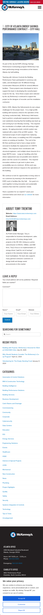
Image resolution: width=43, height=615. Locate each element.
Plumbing (6, 483)
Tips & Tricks (7, 513)
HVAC (5, 456)
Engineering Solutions (10, 443)
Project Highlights (9, 487)
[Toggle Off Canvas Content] (39, 7)
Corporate (6, 417)
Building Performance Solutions (13, 390)
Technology (6, 509)
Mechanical (6, 469)
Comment (6, 287)
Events (5, 447)
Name (5, 310)
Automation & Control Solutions (13, 377)
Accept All (21, 598)
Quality (5, 491)
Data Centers (7, 425)
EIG (4, 434)
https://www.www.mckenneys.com (24, 213)
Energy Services (8, 439)
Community (6, 412)
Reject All (21, 610)
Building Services (8, 395)
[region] (21, 596)
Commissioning (8, 408)
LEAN (5, 465)
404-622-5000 (14, 559)
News (4, 478)
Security (5, 500)
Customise (21, 604)
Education (6, 430)
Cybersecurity (7, 421)
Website (31, 310)
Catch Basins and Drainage (12, 403)
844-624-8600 (35, 2)
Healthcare (6, 452)
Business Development (11, 399)
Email (18, 310)
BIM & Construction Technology (13, 381)
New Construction (9, 474)
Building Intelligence (9, 386)
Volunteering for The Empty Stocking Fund (17, 361)
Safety (5, 496)
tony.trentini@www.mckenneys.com (18, 219)
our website (28, 194)
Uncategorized (8, 518)
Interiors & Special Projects (12, 461)
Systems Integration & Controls (13, 505)
